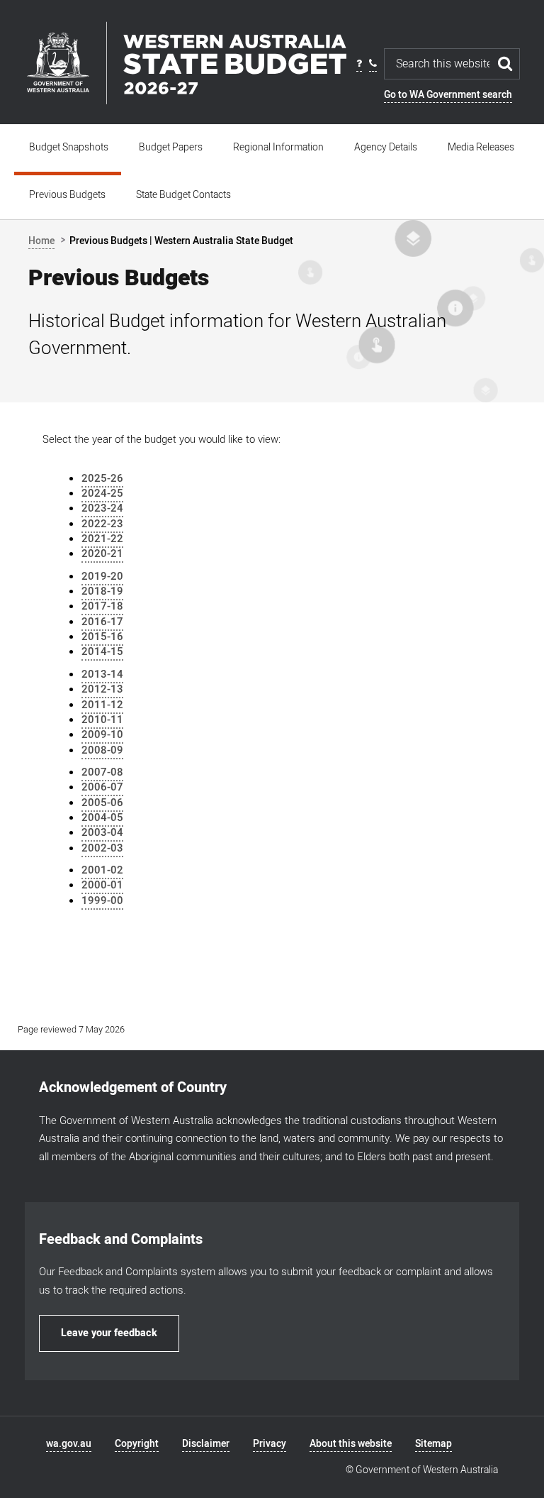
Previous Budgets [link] (67, 194)
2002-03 (102, 848)
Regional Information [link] (278, 147)
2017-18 (102, 606)
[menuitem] (69, 148)
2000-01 (102, 885)
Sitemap (433, 1443)
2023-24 (102, 508)
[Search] (505, 63)
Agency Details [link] (385, 147)
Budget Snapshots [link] (68, 147)
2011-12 (102, 704)
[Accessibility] (359, 64)
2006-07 (102, 787)
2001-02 (102, 870)
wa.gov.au (68, 1443)
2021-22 (102, 538)
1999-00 (102, 900)
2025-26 (102, 478)
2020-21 (102, 553)
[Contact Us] (373, 64)
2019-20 (102, 576)
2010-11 (102, 719)
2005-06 (102, 802)
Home (41, 240)
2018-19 (102, 591)
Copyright (137, 1443)
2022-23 (102, 524)
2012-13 (102, 689)
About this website (351, 1443)
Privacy (269, 1443)
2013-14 (102, 674)
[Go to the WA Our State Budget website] (186, 62)
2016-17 (102, 621)
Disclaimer (206, 1443)
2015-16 (102, 636)
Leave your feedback (109, 1333)
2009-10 (102, 734)
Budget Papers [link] (171, 147)
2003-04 (102, 832)
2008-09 (102, 750)
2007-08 (102, 772)
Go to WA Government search (448, 94)
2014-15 (102, 651)
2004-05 (102, 817)
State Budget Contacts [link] (183, 194)
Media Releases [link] (481, 147)
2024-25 (102, 493)
